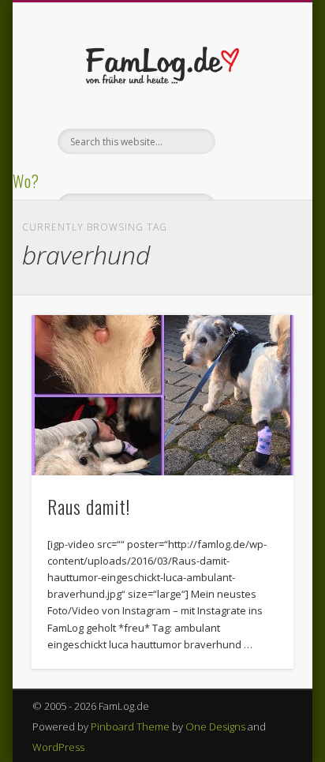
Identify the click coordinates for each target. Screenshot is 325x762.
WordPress (58, 747)
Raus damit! (88, 506)
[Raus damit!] (162, 395)
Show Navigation (255, 141)
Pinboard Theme (130, 726)
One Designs (215, 726)
